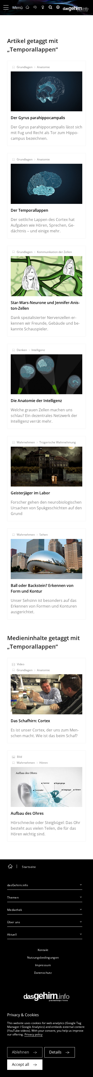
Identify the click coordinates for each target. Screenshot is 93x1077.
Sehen (43, 535)
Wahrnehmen (26, 442)
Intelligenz (38, 350)
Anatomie (43, 67)
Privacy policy (33, 1034)
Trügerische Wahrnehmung (57, 442)
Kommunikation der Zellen (54, 252)
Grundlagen (24, 67)
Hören (43, 763)
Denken (22, 350)
